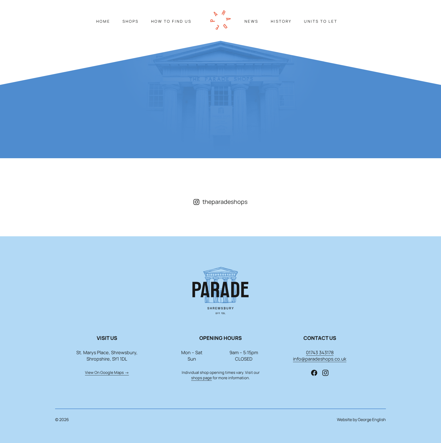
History (281, 21)
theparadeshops (225, 202)
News (251, 21)
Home (103, 21)
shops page (201, 377)
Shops (130, 21)
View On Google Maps (104, 372)
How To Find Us (171, 21)
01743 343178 (320, 352)
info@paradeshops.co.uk (319, 359)
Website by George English (361, 419)
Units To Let (320, 21)
